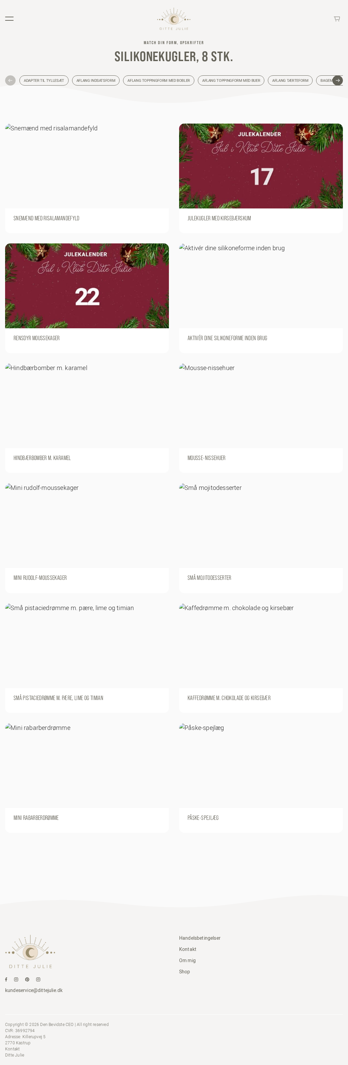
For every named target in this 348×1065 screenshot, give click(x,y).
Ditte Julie (14, 1055)
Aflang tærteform (290, 80)
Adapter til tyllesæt (44, 80)
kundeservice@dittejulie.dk (34, 990)
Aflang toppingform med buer (231, 80)
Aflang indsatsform (96, 80)
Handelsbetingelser (200, 938)
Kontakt (187, 949)
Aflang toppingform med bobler (158, 80)
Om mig (187, 960)
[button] (10, 80)
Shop (184, 971)
